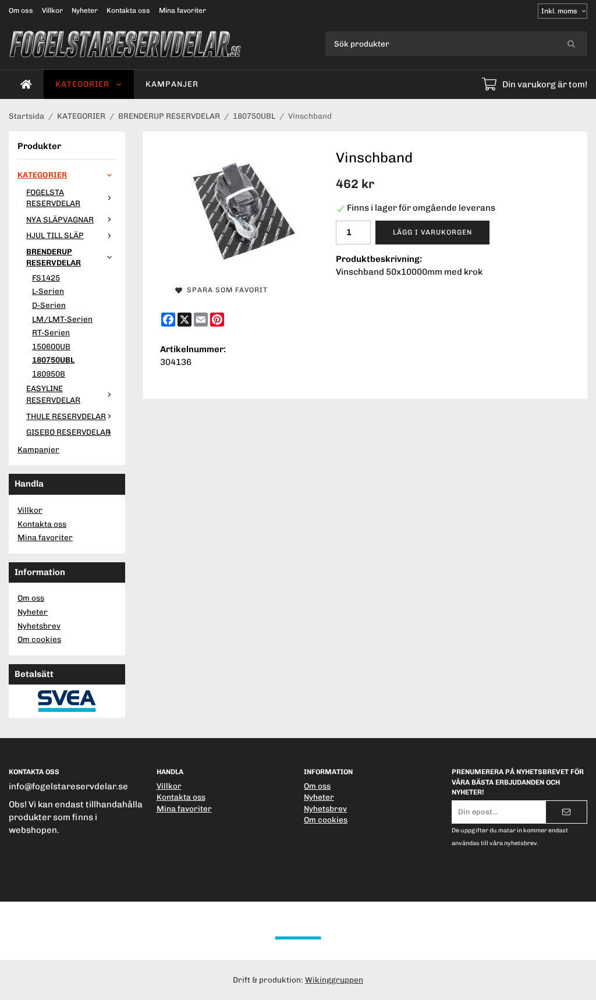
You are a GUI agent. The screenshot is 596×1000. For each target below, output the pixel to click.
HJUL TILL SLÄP (55, 235)
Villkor (52, 10)
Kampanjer (172, 83)
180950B (48, 373)
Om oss (21, 10)
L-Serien (48, 291)
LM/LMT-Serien (62, 319)
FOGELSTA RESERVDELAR (53, 197)
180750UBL (53, 359)
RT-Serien (51, 332)
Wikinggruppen (334, 979)
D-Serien (49, 305)
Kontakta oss (128, 10)
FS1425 (46, 277)
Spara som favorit (225, 290)
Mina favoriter (182, 10)
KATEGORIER (82, 83)
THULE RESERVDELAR (66, 416)
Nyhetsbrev (39, 625)
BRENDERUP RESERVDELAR (53, 257)
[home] (26, 84)
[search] (571, 43)
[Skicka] (566, 812)
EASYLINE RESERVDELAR (53, 394)
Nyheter (85, 10)
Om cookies (39, 639)
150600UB (51, 346)
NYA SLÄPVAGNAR (60, 219)
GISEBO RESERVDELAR (68, 432)
